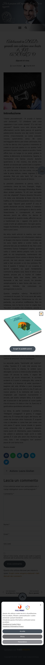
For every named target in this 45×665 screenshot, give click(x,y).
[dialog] (22, 623)
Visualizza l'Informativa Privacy (13, 626)
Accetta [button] (22, 631)
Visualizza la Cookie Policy (12, 624)
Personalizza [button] (22, 642)
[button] (41, 313)
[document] (22, 332)
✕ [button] (40, 605)
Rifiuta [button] (22, 636)
